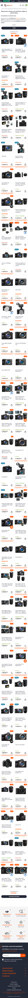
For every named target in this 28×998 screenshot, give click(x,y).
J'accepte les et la (13, 960)
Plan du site (14, 982)
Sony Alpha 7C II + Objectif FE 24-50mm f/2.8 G (7, 853)
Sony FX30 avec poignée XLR (19, 317)
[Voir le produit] (25, 646)
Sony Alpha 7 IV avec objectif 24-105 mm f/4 (7, 558)
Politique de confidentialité (14, 986)
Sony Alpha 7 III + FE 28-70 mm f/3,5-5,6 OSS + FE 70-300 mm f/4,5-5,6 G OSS (20, 585)
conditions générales (15, 959)
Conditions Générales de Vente (14, 990)
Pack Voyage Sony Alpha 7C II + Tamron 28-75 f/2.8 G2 (20, 719)
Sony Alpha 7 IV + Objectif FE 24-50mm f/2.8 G (7, 799)
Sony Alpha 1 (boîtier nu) (7, 344)
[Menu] (2, 5)
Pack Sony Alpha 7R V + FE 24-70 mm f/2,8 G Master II (20, 211)
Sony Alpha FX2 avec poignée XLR (20, 477)
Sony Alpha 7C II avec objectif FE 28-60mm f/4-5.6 (7, 666)
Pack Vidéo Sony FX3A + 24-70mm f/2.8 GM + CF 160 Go (7, 585)
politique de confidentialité (10, 961)
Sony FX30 (18, 290)
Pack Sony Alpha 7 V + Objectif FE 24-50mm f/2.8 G (7, 51)
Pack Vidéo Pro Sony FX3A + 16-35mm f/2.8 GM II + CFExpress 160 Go (20, 532)
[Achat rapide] (12, 58)
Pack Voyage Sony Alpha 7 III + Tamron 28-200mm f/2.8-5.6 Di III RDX (20, 693)
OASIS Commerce (17, 996)
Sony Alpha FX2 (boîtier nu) (19, 370)
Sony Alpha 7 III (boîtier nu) (5, 745)
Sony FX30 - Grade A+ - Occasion (6, 317)
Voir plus (14, 25)
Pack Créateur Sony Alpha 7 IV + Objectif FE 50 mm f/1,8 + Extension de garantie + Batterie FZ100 (7, 425)
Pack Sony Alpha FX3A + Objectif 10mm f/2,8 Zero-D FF (7, 505)
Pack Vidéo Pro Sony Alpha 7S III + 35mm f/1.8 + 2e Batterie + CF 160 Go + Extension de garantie (20, 505)
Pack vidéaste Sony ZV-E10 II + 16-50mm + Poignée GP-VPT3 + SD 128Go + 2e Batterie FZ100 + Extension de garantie (20, 131)
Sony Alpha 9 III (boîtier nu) (5, 183)
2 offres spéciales (4, 220)
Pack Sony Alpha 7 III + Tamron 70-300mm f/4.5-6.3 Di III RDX (7, 719)
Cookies (14, 988)
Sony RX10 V (5, 477)
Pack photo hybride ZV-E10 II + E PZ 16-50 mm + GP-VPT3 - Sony (20, 184)
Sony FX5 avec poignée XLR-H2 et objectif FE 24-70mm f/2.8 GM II (7, 104)
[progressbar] (14, 33)
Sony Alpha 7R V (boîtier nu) (6, 531)
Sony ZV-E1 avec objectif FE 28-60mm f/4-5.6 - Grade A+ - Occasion (20, 238)
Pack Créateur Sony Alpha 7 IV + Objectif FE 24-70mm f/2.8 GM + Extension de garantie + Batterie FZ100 (20, 612)
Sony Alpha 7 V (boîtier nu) (5, 76)
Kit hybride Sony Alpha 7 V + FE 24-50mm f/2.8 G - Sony (7, 451)
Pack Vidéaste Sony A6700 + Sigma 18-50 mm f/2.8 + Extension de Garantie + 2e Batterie (7, 639)
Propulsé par (10, 996)
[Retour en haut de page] (26, 697)
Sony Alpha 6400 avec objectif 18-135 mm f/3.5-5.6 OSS (7, 612)
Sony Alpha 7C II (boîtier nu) (19, 638)
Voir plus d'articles (14, 896)
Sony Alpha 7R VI (19, 450)
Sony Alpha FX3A (6, 370)
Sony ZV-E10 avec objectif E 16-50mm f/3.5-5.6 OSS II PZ (6, 773)
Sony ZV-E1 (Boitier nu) (6, 263)
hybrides (18, 18)
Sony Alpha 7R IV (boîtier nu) (19, 772)
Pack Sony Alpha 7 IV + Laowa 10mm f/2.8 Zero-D (20, 264)
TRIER (14, 28)
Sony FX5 (4, 156)
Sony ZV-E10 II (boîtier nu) (20, 344)
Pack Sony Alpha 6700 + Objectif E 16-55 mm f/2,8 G (20, 853)
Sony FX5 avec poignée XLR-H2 (19, 157)
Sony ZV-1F (18, 825)
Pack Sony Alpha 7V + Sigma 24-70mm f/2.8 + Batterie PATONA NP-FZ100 (7, 693)
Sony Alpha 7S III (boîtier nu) (6, 210)
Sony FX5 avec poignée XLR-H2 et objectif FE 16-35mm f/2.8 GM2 (20, 77)
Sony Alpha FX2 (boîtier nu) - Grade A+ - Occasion (7, 398)
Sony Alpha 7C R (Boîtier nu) (19, 665)
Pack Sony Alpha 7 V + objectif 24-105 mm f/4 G (20, 104)
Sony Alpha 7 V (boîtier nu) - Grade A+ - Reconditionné (20, 51)
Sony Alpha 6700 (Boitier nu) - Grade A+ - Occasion (20, 880)
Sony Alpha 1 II (18, 557)
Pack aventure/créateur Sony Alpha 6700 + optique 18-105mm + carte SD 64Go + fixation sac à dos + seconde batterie (7, 238)
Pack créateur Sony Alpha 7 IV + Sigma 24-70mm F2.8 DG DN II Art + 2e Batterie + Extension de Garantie (20, 425)
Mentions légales (14, 984)
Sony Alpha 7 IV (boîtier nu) (5, 290)
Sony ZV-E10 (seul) (19, 744)
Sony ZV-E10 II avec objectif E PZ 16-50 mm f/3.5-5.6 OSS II (20, 799)
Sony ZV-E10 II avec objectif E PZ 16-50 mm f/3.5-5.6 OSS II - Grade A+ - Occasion (7, 826)
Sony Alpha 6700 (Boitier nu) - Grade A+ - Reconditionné (6, 880)
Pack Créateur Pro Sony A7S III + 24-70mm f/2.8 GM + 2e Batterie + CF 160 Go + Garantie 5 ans (20, 398)
